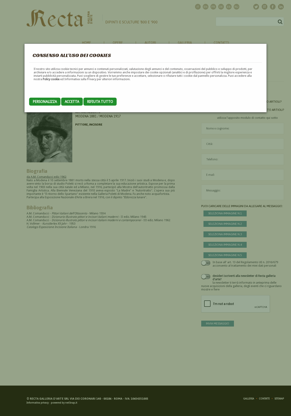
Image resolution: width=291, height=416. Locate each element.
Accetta (72, 101)
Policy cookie (51, 79)
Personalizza (45, 101)
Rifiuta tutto (100, 101)
